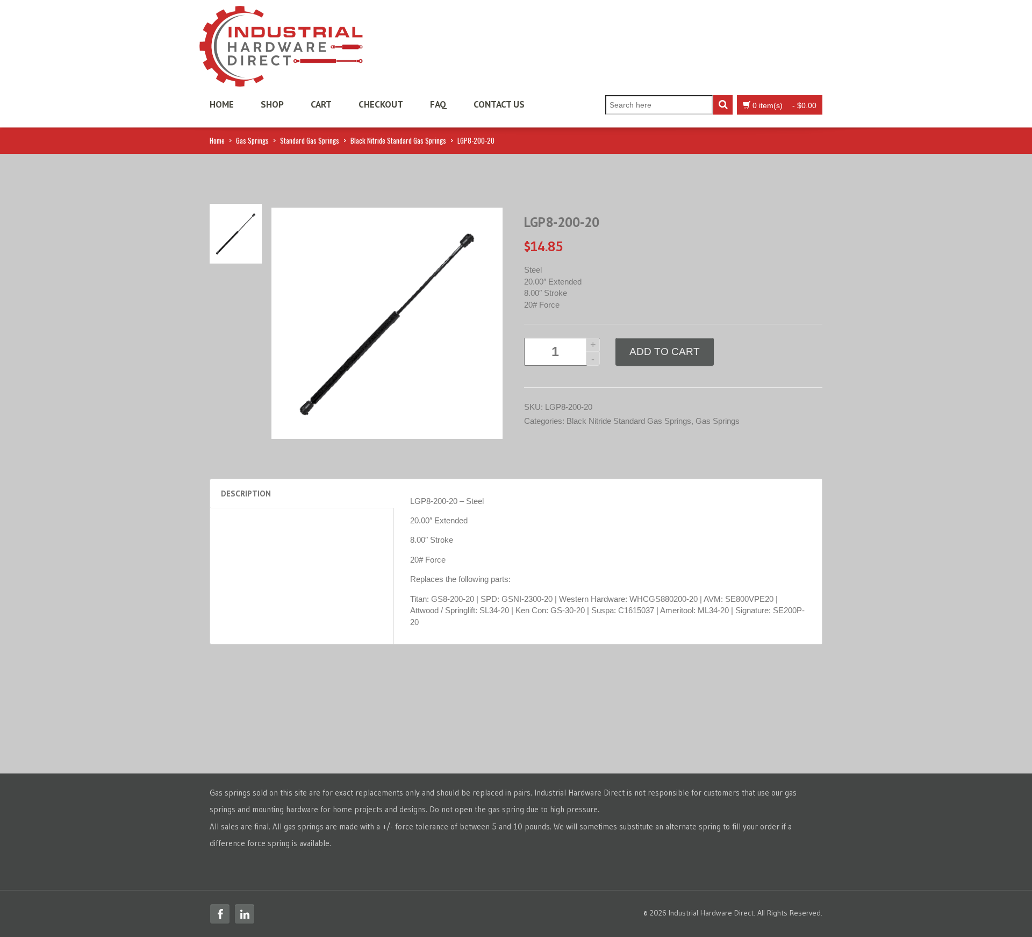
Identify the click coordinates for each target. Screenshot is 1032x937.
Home (222, 104)
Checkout (381, 104)
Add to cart (664, 351)
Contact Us (499, 104)
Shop (272, 104)
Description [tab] (246, 493)
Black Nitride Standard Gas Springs (398, 140)
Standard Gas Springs (309, 140)
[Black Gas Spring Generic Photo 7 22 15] (236, 232)
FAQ (438, 104)
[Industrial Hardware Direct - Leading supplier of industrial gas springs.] (281, 43)
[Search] (723, 105)
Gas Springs (252, 140)
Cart (321, 104)
